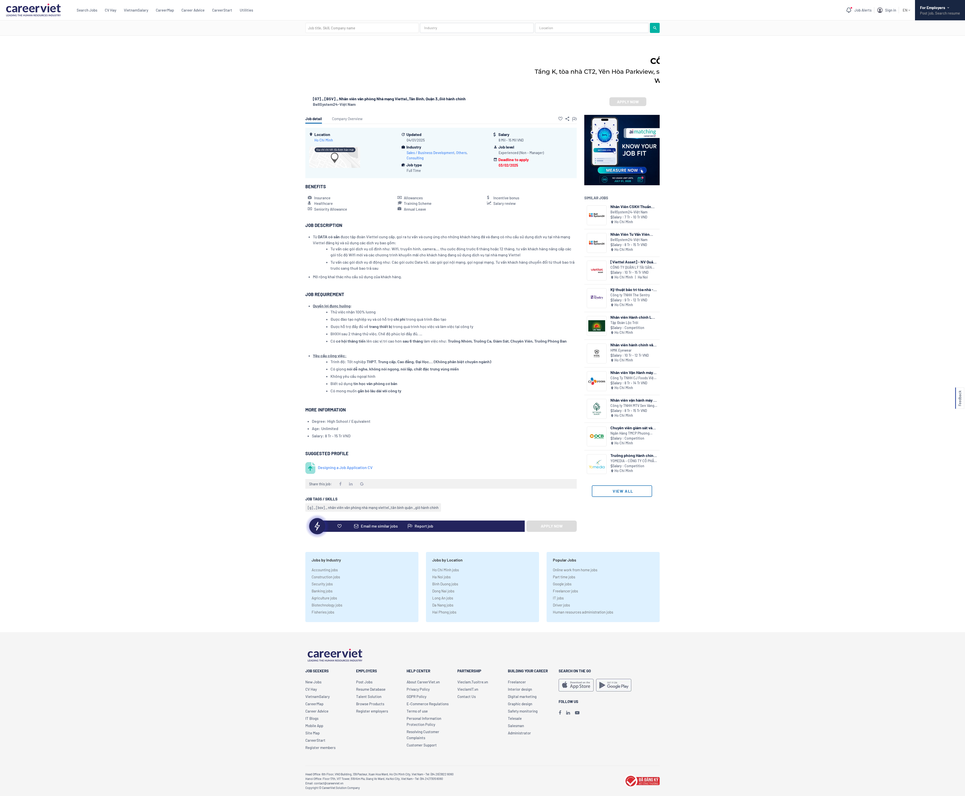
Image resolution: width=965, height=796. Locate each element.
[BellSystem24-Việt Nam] (596, 215)
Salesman (516, 725)
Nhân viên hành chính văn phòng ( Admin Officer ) (632, 344)
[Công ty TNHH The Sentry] (596, 298)
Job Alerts (863, 10)
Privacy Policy (418, 689)
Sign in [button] (890, 10)
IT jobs (558, 598)
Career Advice (193, 10)
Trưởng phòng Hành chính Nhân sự (633, 455)
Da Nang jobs (442, 605)
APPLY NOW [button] (628, 101)
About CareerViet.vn (423, 682)
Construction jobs (326, 577)
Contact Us (466, 696)
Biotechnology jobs (327, 605)
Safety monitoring (523, 711)
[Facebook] (560, 712)
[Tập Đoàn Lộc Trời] (596, 326)
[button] (560, 119)
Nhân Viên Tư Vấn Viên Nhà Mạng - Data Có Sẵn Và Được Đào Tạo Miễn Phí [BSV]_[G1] (633, 234)
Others (461, 153)
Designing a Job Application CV (345, 467)
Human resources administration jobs (583, 612)
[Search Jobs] (655, 28)
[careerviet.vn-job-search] (576, 685)
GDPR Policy (416, 696)
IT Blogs (311, 718)
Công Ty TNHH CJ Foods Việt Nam (632, 378)
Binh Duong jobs (445, 584)
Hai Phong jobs (444, 612)
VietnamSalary (136, 10)
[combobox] (362, 28)
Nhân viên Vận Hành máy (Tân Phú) (631, 372)
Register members (320, 747)
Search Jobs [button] (87, 10)
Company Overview (347, 118)
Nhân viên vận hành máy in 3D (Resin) (633, 400)
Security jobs (322, 584)
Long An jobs (442, 598)
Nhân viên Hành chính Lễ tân (632, 317)
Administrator (519, 733)
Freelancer (517, 682)
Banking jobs (322, 591)
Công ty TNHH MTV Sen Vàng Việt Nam (632, 405)
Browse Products (370, 703)
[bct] (642, 780)
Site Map (312, 733)
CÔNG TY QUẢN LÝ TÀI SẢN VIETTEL (631, 267)
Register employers (372, 711)
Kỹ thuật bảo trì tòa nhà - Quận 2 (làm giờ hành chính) (631, 289)
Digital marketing (522, 696)
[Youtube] (577, 712)
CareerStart (222, 10)
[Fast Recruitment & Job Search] (33, 9)
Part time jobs (564, 577)
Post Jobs (364, 682)
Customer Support (422, 745)
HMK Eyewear (621, 350)
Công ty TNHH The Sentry (630, 295)
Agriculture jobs (324, 598)
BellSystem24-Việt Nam (334, 104)
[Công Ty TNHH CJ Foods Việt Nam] (596, 381)
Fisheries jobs (323, 612)
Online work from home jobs (575, 570)
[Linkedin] (568, 712)
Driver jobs (561, 605)
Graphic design (520, 703)
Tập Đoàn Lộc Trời (624, 322)
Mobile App (314, 725)
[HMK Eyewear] (596, 353)
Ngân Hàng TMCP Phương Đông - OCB (630, 433)
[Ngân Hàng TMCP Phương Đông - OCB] (596, 436)
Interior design (520, 689)
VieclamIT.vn (467, 689)
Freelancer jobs (565, 591)
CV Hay (110, 10)
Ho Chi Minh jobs (445, 570)
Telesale (515, 718)
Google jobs (562, 584)
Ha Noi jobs (441, 577)
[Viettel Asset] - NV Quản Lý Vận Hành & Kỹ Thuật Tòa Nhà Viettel (632, 261)
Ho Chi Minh (323, 140)
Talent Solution (368, 696)
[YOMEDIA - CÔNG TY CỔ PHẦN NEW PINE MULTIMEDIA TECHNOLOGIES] (596, 464)
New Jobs (313, 682)
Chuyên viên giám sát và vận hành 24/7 (631, 427)
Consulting (415, 158)
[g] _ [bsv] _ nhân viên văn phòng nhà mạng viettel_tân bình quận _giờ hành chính (373, 507)
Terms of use (417, 711)
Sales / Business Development (430, 153)
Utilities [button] (246, 10)
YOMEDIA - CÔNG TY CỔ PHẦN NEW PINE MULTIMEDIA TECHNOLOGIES (633, 461)
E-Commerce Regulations (428, 703)
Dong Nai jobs (443, 591)
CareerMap (165, 10)
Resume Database (370, 689)
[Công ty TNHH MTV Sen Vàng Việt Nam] (596, 408)
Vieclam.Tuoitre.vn (472, 682)
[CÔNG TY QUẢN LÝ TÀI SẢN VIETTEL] (596, 270)
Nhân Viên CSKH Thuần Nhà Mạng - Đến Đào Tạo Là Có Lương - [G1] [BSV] (632, 206)
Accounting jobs (325, 570)
